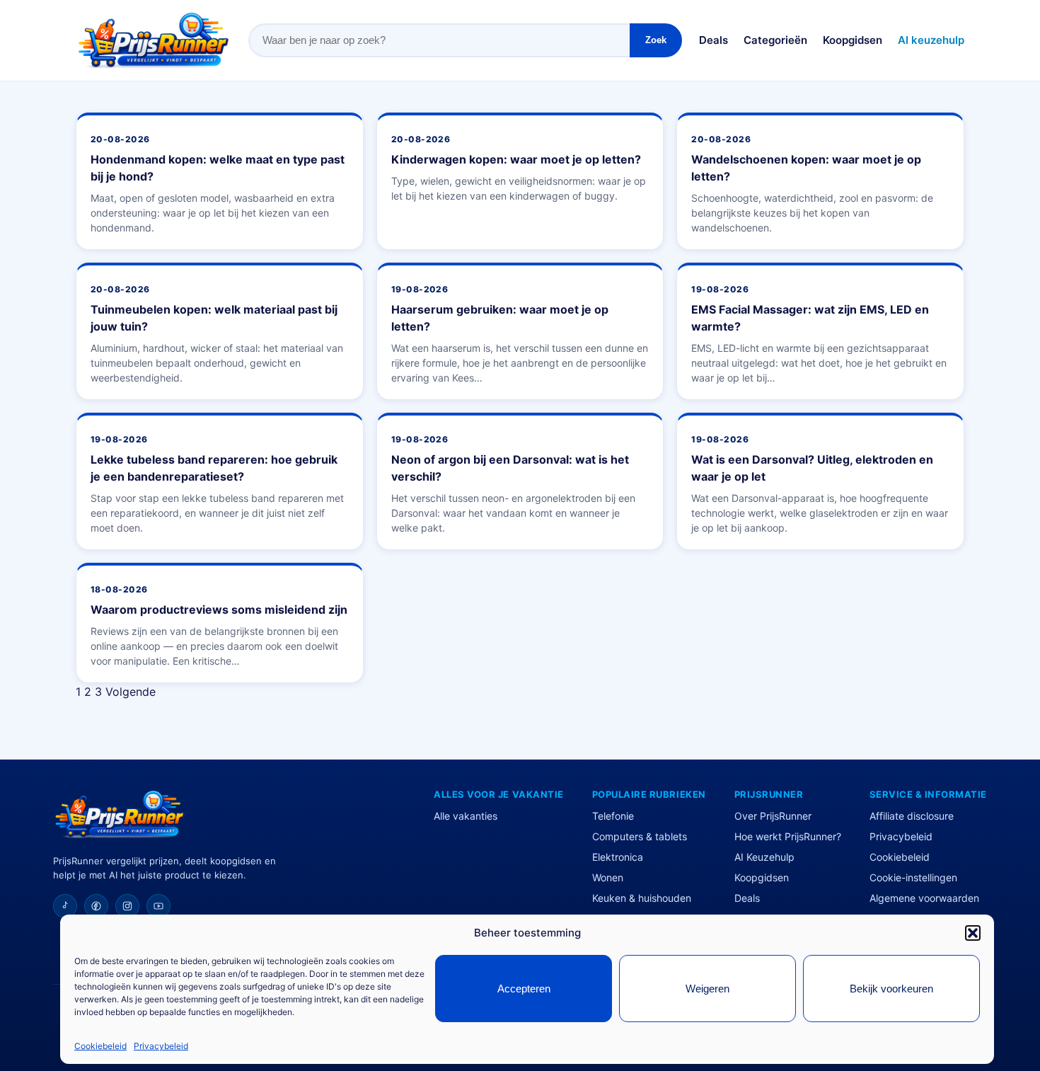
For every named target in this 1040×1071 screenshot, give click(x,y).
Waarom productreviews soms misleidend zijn (219, 609)
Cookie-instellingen (913, 877)
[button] (973, 933)
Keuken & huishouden (641, 898)
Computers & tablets (639, 836)
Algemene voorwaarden (924, 898)
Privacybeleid (161, 1046)
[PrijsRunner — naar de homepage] (153, 40)
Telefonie (613, 816)
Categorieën (775, 40)
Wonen (607, 877)
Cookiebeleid (100, 1046)
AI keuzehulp (931, 40)
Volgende (130, 692)
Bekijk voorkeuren (891, 989)
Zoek (655, 40)
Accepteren (523, 989)
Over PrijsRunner (772, 816)
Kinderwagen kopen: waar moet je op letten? (516, 159)
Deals (713, 40)
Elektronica (617, 857)
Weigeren (707, 989)
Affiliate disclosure (911, 816)
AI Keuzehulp (764, 857)
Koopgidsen (852, 40)
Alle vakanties (465, 816)
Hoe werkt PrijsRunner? (787, 836)
